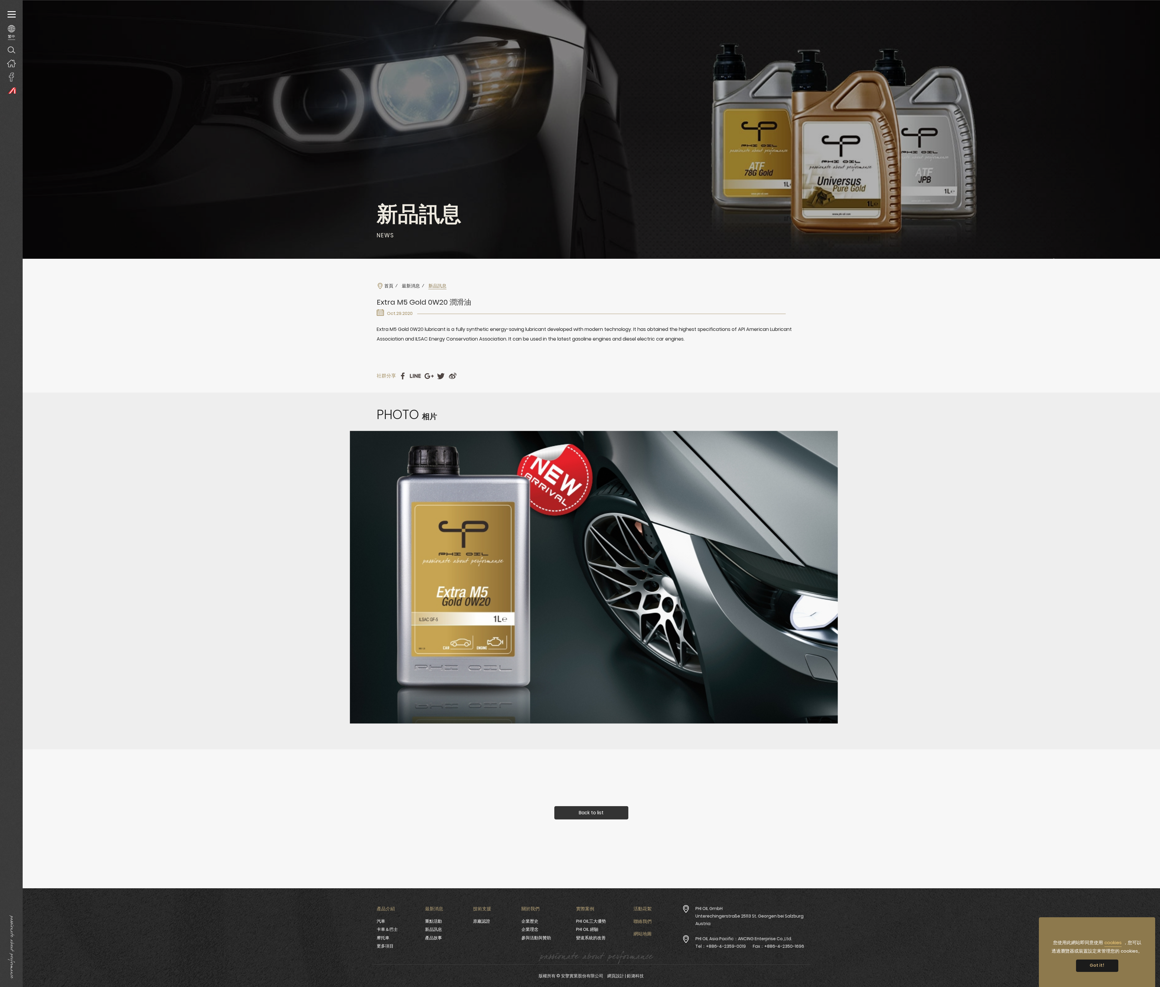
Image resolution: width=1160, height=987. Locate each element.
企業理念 (529, 929)
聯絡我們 (642, 921)
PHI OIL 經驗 (587, 929)
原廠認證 (481, 921)
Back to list (591, 812)
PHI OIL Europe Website (11, 90)
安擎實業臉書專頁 (11, 77)
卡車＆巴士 (387, 929)
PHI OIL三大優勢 (591, 921)
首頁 (388, 286)
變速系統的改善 (591, 938)
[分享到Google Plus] (429, 376)
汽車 (381, 921)
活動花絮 (642, 908)
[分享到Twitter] (441, 376)
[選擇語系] (11, 32)
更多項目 (385, 946)
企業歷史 (529, 921)
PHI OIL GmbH (709, 908)
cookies (1113, 942)
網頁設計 (615, 976)
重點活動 (433, 921)
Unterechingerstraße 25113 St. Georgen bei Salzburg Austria (749, 920)
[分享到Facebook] (402, 376)
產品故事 (433, 938)
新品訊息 (433, 929)
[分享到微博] (452, 376)
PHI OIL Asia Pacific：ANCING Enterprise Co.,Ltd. (743, 939)
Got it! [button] (1097, 965)
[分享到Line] (415, 376)
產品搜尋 (11, 49)
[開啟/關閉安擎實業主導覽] (11, 14)
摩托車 (383, 938)
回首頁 (11, 63)
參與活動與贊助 (536, 938)
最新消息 (411, 286)
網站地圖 (642, 934)
